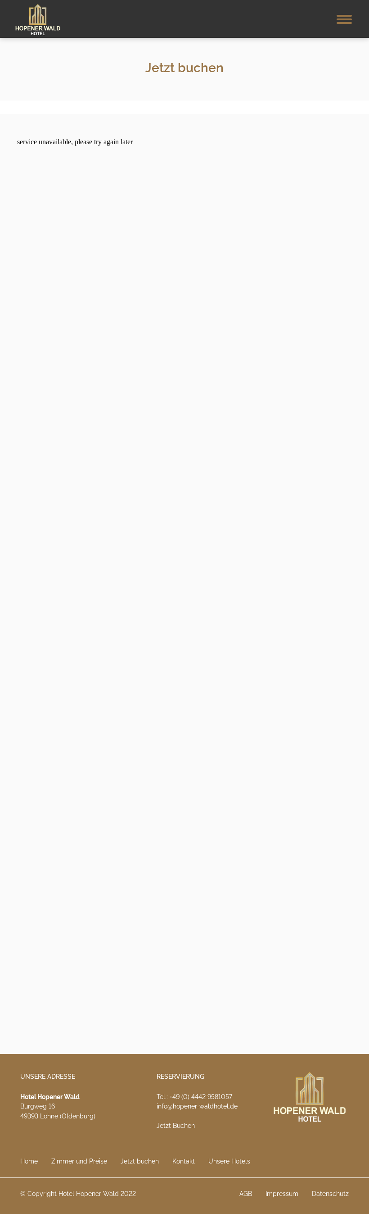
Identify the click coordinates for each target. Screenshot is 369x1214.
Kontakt (183, 1161)
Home (29, 1161)
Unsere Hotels (229, 1161)
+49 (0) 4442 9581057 (201, 1096)
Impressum (282, 1193)
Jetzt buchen (140, 1161)
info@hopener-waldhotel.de (197, 1106)
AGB (245, 1193)
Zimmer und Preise (79, 1161)
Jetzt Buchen (176, 1125)
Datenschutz (330, 1193)
